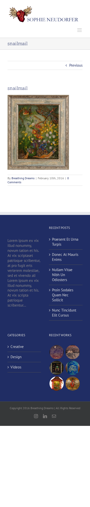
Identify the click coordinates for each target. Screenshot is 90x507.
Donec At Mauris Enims (65, 257)
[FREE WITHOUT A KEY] (72, 383)
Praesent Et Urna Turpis (65, 242)
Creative (17, 346)
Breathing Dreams (23, 178)
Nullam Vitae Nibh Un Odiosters (62, 274)
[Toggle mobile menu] (79, 30)
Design (16, 356)
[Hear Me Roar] (72, 352)
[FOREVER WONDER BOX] (56, 368)
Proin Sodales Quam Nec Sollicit (62, 295)
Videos (15, 367)
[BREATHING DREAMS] (72, 368)
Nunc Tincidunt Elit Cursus (64, 313)
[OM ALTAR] (56, 383)
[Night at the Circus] (56, 352)
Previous (75, 65)
